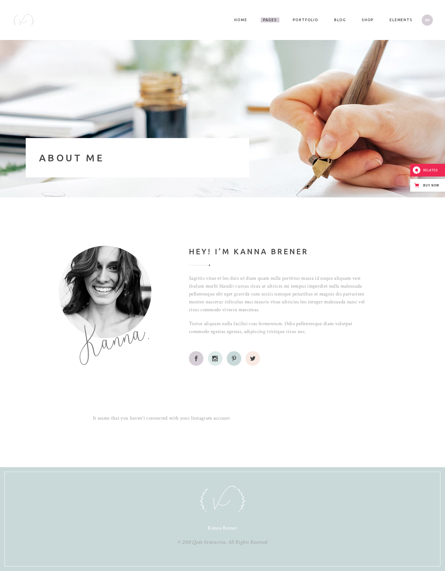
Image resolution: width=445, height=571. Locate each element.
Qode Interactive (209, 542)
